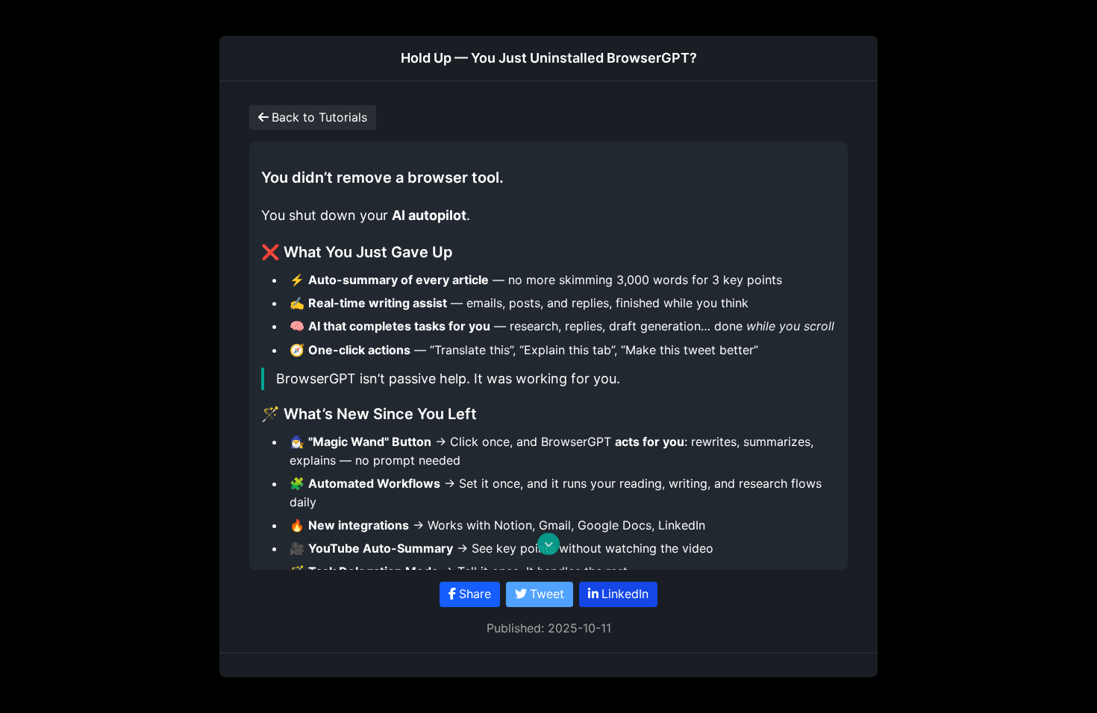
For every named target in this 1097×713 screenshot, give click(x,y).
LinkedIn (624, 593)
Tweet (547, 593)
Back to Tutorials (319, 117)
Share (475, 593)
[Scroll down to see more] (548, 546)
